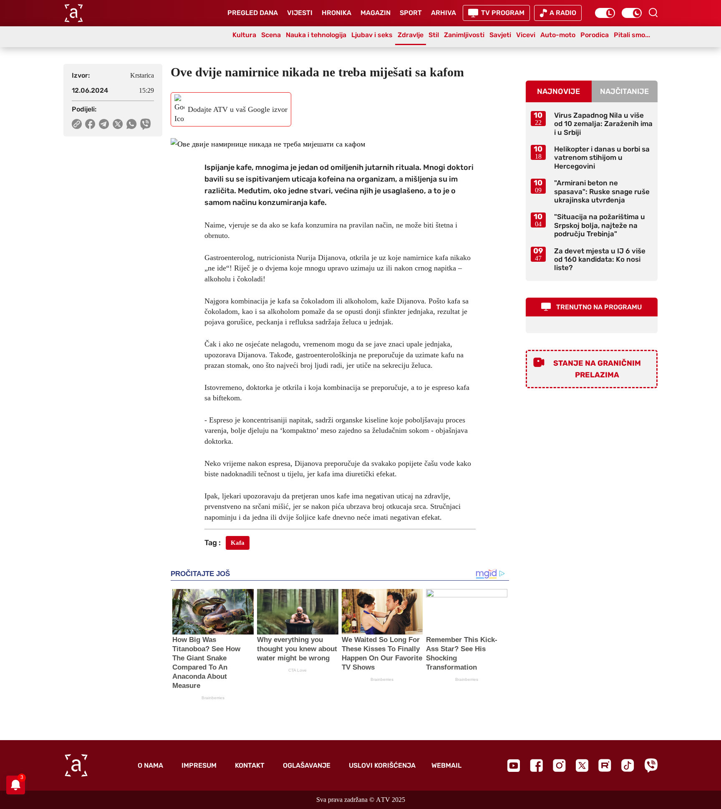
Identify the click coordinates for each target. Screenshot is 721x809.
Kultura (244, 35)
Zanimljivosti (464, 35)
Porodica (594, 35)
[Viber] (651, 765)
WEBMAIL (446, 765)
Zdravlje (411, 35)
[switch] (605, 13)
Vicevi (525, 35)
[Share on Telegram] (104, 124)
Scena (271, 35)
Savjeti (500, 35)
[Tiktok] (627, 765)
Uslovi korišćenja (382, 765)
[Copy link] (77, 124)
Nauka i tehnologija (316, 35)
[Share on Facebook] (90, 124)
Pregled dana (252, 13)
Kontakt (250, 765)
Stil (434, 35)
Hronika (336, 13)
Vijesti (300, 13)
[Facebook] (536, 765)
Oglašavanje (306, 765)
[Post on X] (118, 124)
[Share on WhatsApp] (131, 124)
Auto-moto (557, 35)
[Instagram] (559, 765)
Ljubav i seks (372, 35)
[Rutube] (604, 765)
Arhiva (443, 13)
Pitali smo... (632, 35)
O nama (150, 765)
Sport (411, 13)
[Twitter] (582, 765)
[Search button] (653, 12)
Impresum (199, 765)
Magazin (375, 13)
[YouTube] (513, 765)
